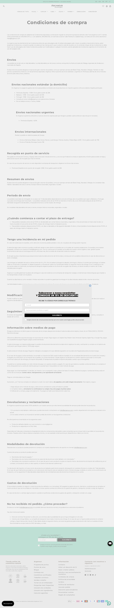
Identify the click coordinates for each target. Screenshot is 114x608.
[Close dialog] (90, 286)
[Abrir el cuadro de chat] (110, 543)
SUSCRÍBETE (57, 315)
